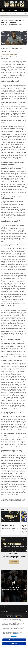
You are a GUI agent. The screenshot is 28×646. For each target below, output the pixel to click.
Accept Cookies (14, 643)
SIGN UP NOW (14, 561)
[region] (14, 632)
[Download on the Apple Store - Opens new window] (9, 617)
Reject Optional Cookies (14, 639)
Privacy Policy (17, 633)
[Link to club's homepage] (2, 10)
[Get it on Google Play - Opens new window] (18, 617)
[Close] (25, 619)
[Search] (23, 10)
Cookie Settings (14, 636)
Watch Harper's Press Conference (9, 54)
